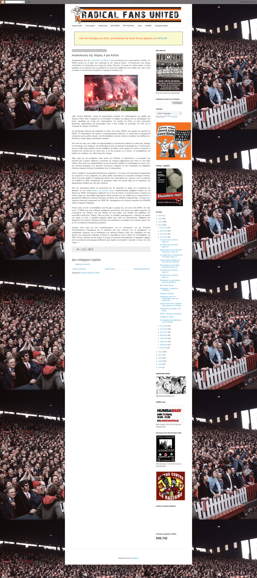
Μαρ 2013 (164, 342)
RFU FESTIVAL (128, 26)
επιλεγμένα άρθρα (161, 26)
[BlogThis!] (84, 249)
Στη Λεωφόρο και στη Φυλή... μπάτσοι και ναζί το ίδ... (170, 266)
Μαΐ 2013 (163, 335)
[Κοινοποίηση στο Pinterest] (92, 249)
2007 (160, 367)
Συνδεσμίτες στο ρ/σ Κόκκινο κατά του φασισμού (170, 281)
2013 (160, 225)
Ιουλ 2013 (164, 329)
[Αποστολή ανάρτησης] (77, 249)
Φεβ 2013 (164, 345)
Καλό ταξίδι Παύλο (166, 285)
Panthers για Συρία (167, 293)
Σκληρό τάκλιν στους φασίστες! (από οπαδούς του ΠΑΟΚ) (171, 304)
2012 (160, 352)
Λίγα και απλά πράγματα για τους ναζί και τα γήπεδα (170, 261)
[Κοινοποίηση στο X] (87, 249)
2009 (160, 361)
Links (140, 26)
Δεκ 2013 (163, 228)
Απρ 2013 (164, 338)
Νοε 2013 (164, 231)
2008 (160, 364)
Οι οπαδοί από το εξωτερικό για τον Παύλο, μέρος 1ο (171, 256)
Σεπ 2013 (163, 237)
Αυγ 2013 (164, 326)
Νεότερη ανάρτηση (79, 269)
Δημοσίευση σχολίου (82, 264)
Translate (173, 117)
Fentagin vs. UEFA (166, 317)
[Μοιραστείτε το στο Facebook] (89, 249)
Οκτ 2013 (163, 234)
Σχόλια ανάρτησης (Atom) (90, 273)
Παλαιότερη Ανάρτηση (142, 269)
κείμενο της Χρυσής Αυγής (103, 190)
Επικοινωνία (103, 26)
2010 (160, 358)
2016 (160, 216)
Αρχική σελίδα (77, 26)
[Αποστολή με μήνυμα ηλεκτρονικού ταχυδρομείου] (82, 249)
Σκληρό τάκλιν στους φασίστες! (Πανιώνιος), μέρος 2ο (171, 251)
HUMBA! (148, 26)
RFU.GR (162, 38)
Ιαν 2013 (163, 348)
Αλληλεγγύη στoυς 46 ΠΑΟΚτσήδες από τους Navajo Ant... (169, 298)
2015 (160, 219)
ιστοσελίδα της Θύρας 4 (100, 60)
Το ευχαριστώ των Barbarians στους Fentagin (170, 321)
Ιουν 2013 (164, 332)
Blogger (135, 558)
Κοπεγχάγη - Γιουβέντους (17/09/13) (169, 289)
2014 (160, 222)
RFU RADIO (115, 26)
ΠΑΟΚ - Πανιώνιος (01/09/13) (170, 314)
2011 (160, 355)
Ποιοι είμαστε (90, 26)
